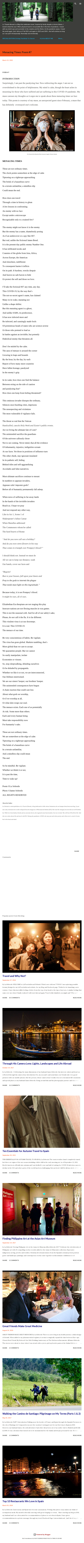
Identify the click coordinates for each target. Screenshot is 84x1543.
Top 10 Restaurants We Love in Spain (23, 1501)
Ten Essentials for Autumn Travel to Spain (25, 1151)
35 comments (14, 998)
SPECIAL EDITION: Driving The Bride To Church (18, 38)
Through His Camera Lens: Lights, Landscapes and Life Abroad (36, 1063)
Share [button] (76, 851)
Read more (77, 998)
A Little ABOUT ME (46, 38)
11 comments (14, 1085)
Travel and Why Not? (14, 975)
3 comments (14, 1173)
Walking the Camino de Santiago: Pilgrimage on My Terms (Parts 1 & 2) (41, 1413)
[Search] (75, 3)
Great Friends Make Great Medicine (22, 1326)
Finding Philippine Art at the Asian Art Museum (28, 1238)
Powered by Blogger (43, 1534)
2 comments (14, 1260)
